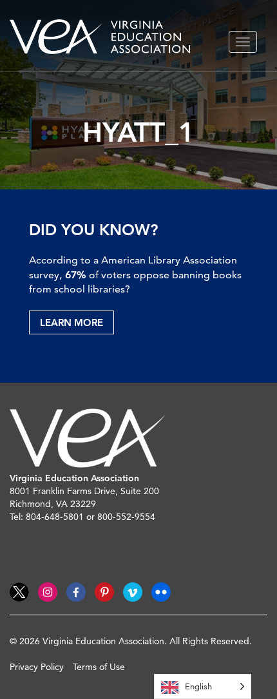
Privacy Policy (37, 667)
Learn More (71, 322)
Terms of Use (99, 667)
